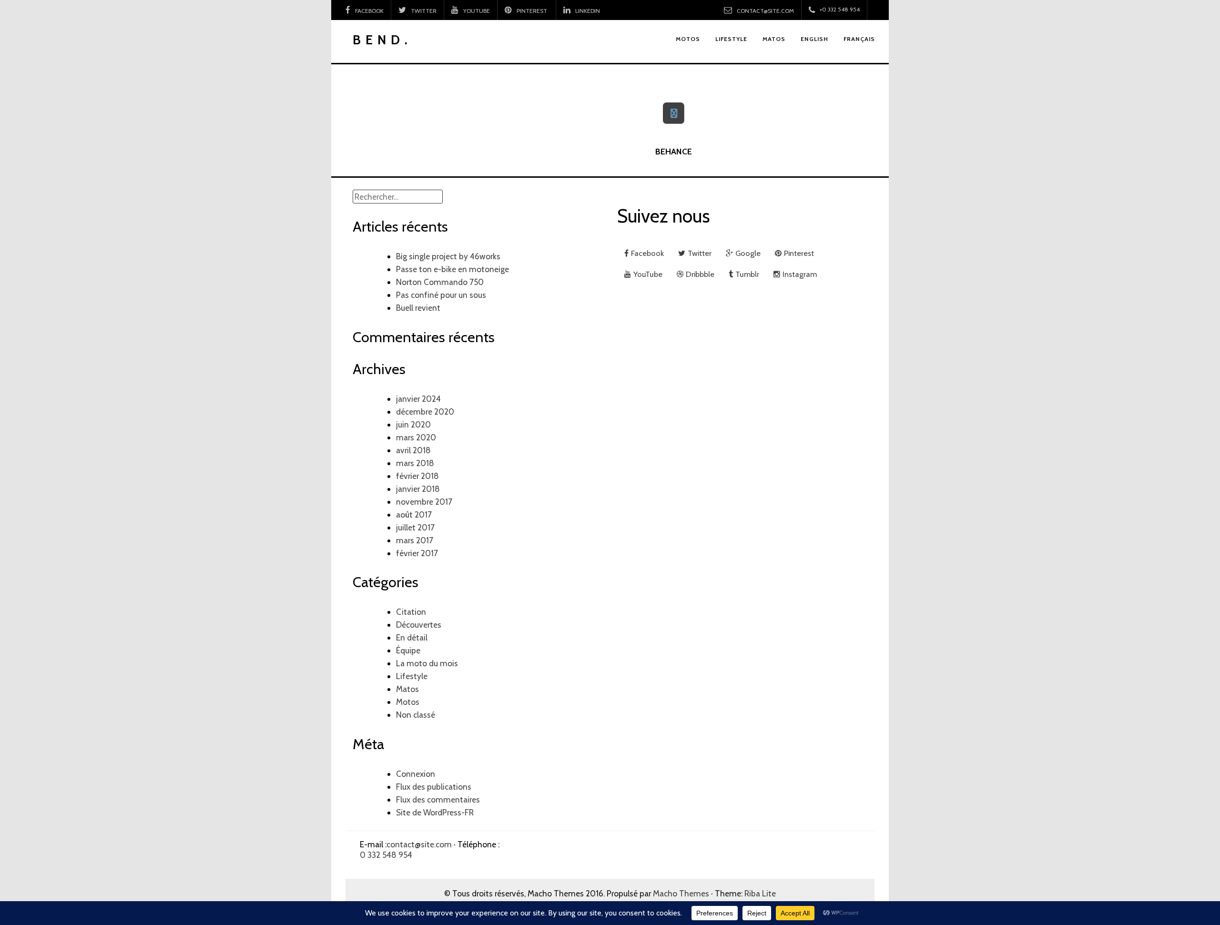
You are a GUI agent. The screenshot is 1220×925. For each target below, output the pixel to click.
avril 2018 (413, 450)
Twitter (424, 10)
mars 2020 (416, 437)
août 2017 (414, 514)
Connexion (415, 774)
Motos (407, 702)
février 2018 (417, 476)
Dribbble (700, 274)
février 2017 (417, 553)
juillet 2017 (415, 527)
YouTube (476, 10)
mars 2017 (414, 540)
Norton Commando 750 (440, 282)
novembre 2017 (424, 502)
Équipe (408, 650)
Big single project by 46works (448, 256)
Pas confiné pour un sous (441, 295)
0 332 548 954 (386, 855)
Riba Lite (760, 893)
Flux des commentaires (438, 799)
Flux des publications (433, 787)
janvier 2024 (418, 399)
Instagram (800, 274)
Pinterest (533, 10)
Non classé (415, 715)
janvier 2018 (418, 489)
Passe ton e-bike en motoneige (452, 269)
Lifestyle (411, 676)
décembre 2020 (425, 412)
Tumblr (747, 274)
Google (748, 253)
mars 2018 (415, 463)
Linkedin (587, 10)
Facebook (369, 10)
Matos (407, 689)
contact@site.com (765, 10)
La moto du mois (427, 663)
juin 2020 (413, 424)
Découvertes (418, 625)
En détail (411, 637)
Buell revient (418, 308)
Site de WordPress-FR (435, 812)
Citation (411, 612)
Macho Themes (681, 893)
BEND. (382, 40)
